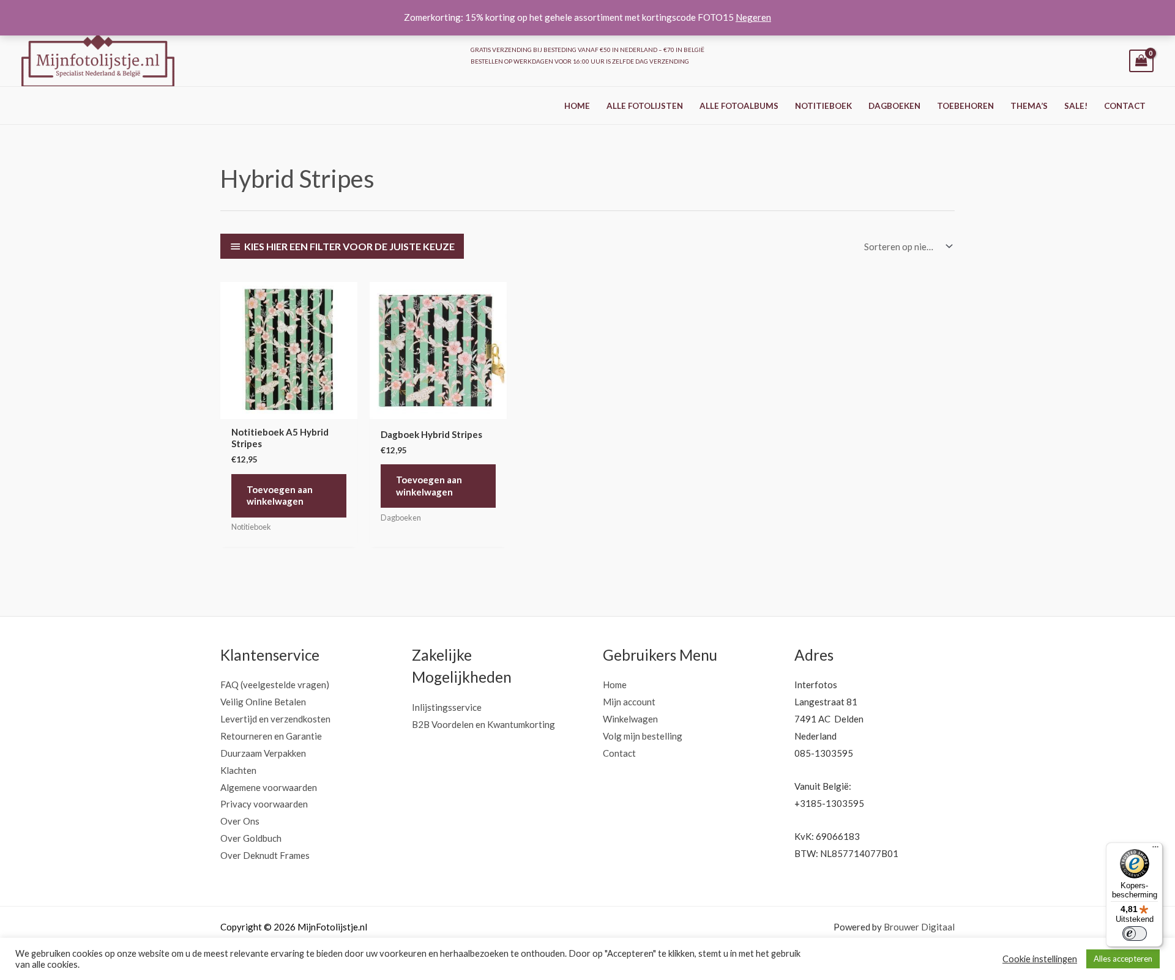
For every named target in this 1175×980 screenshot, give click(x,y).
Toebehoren (965, 106)
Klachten (238, 770)
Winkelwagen (630, 718)
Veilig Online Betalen (263, 701)
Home (577, 106)
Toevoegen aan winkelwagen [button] (280, 495)
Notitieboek (823, 106)
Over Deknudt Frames (265, 855)
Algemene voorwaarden (268, 787)
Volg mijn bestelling (642, 735)
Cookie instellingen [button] (1039, 959)
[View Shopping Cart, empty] (1141, 61)
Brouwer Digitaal (919, 926)
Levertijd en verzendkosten (275, 718)
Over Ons (239, 820)
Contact (1125, 106)
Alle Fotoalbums (738, 106)
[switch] (1134, 933)
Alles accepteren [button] (1123, 958)
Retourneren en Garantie (271, 735)
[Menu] (1155, 849)
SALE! (1075, 106)
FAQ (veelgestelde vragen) (274, 684)
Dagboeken (894, 106)
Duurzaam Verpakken (263, 753)
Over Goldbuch (251, 838)
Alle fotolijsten (644, 106)
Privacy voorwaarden (264, 803)
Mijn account (629, 701)
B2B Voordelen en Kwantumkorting (483, 724)
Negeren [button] (753, 17)
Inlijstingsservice (447, 707)
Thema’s (1029, 106)
